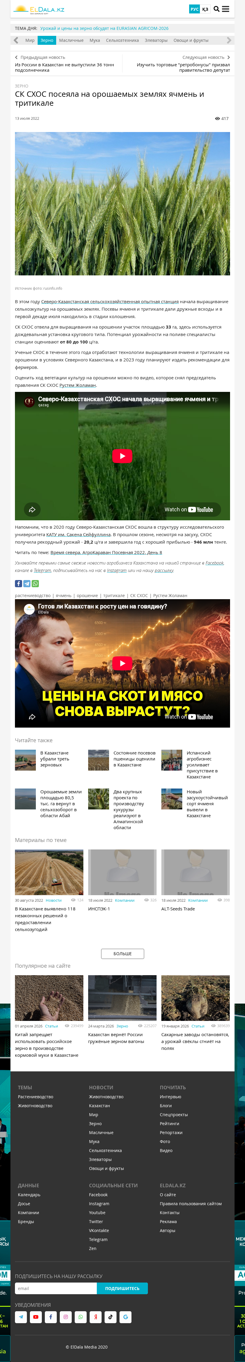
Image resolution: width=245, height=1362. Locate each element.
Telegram (42, 570)
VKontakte (99, 1230)
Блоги (166, 1105)
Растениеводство (35, 1096)
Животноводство (35, 1105)
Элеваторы (156, 40)
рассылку (164, 570)
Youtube (97, 1212)
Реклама (168, 1221)
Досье (24, 1203)
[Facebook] (18, 583)
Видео (166, 1150)
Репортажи (171, 1132)
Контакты (170, 1212)
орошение (87, 595)
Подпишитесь (122, 1288)
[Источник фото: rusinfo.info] (122, 203)
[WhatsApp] (35, 583)
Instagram (117, 570)
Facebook (214, 563)
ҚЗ (205, 9)
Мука (95, 40)
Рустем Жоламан (77, 385)
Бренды (26, 1221)
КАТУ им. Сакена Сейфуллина (78, 534)
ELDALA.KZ (173, 1185)
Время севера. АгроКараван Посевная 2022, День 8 (106, 552)
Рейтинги (169, 1123)
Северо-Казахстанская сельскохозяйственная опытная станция (110, 301)
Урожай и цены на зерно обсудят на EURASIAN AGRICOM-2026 (104, 28)
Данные (28, 1185)
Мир (30, 40)
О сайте (168, 1194)
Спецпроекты (174, 1114)
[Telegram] (26, 583)
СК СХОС (139, 595)
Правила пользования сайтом (191, 1203)
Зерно (47, 40)
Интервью (170, 1096)
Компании (124, 900)
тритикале (114, 595)
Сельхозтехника (122, 40)
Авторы (167, 1230)
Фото (165, 1141)
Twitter (96, 1221)
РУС (195, 9)
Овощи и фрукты (191, 40)
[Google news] (125, 1317)
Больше (123, 953)
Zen (93, 1248)
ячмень (63, 595)
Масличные (71, 40)
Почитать (173, 1087)
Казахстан (99, 1105)
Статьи (51, 1026)
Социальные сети (113, 1185)
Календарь (29, 1194)
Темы (25, 1087)
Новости (54, 900)
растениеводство (32, 595)
